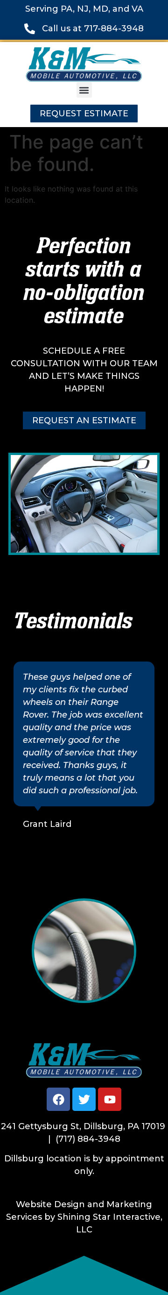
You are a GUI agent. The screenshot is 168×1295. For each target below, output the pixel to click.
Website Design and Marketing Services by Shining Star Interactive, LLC (84, 1217)
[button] (84, 90)
